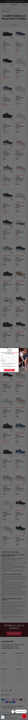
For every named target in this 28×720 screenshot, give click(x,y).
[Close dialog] (27, 349)
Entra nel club (9, 370)
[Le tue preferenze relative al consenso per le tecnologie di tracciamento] (2, 717)
